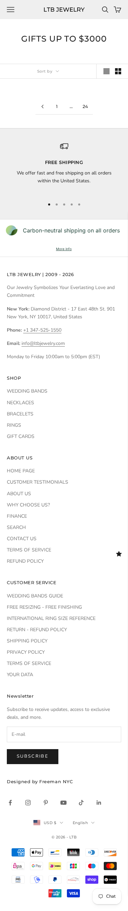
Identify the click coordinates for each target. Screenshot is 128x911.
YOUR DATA (20, 674)
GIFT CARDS (20, 436)
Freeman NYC (56, 781)
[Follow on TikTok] (81, 802)
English (80, 822)
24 (85, 106)
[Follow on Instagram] (28, 802)
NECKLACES (20, 402)
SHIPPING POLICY (27, 641)
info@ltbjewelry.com (43, 343)
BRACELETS (20, 414)
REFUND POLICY (25, 561)
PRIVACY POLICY (26, 652)
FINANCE (17, 516)
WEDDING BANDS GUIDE (35, 596)
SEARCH (16, 527)
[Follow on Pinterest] (45, 802)
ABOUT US (19, 493)
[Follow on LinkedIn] (99, 802)
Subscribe (32, 756)
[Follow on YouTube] (63, 802)
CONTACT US (22, 538)
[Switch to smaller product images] (118, 71)
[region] (64, 167)
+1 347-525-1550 (42, 330)
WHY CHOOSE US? (28, 505)
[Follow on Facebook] (10, 802)
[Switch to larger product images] (106, 71)
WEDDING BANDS (27, 391)
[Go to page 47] (42, 106)
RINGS (14, 425)
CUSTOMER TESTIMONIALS (37, 482)
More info (64, 249)
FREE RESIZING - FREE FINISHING (44, 607)
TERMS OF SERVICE (29, 550)
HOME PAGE (21, 471)
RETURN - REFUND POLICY (37, 629)
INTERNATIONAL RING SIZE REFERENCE (51, 618)
